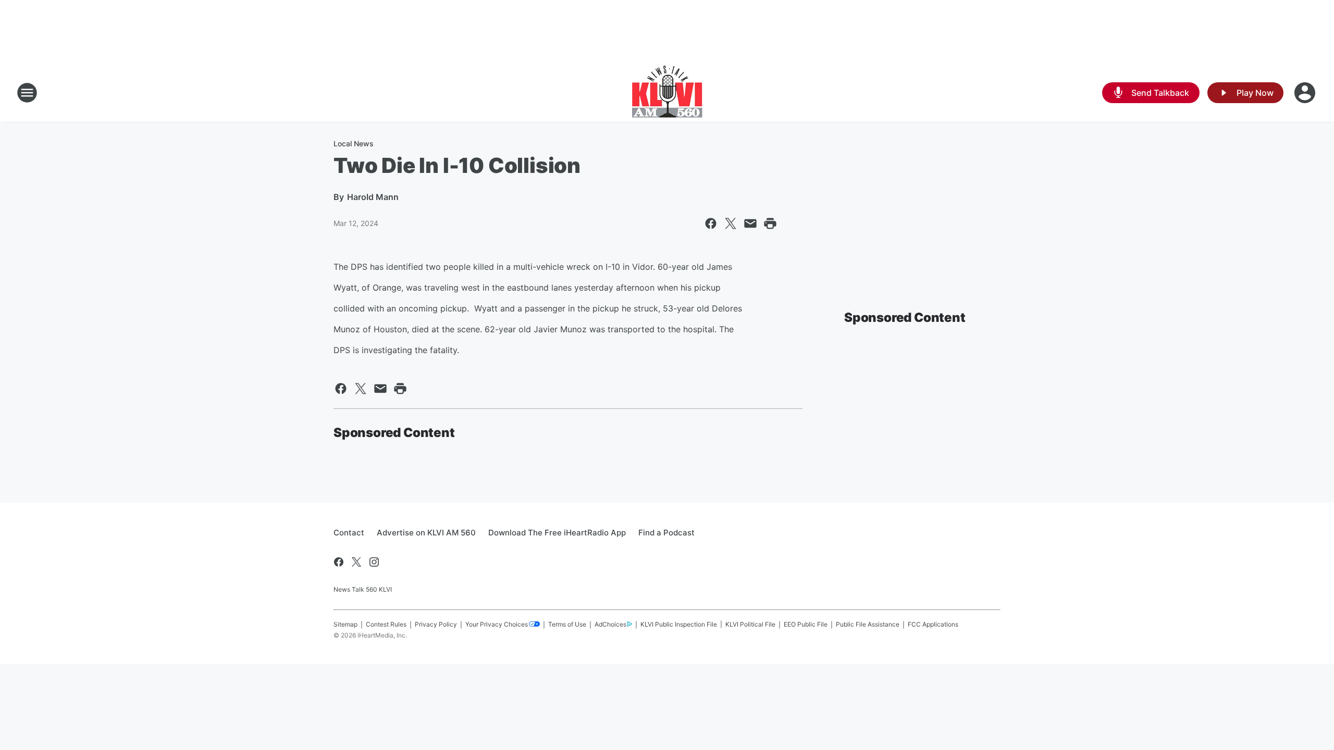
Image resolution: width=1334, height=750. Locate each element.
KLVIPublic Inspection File (678, 624)
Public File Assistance (867, 624)
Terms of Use (567, 624)
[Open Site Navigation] (27, 92)
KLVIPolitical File (750, 624)
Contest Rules (386, 624)
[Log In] (1305, 92)
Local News (354, 143)
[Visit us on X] (356, 562)
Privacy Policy (436, 624)
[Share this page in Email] (750, 223)
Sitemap (345, 624)
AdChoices (610, 624)
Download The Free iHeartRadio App (557, 533)
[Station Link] (667, 93)
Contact (349, 533)
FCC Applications (933, 624)
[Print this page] (770, 223)
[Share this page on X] (730, 223)
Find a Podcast (666, 533)
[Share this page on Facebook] (710, 223)
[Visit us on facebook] (338, 562)
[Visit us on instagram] (374, 562)
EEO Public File (805, 624)
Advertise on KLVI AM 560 (426, 533)
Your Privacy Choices (496, 624)
